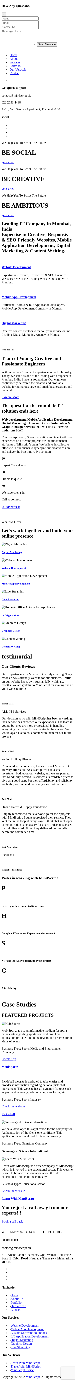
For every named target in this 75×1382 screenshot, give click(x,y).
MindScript (33, 1377)
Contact (14, 73)
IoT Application (10, 615)
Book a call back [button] (12, 1221)
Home (13, 55)
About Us (17, 1299)
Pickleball (8, 1114)
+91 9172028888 (11, 507)
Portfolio (15, 66)
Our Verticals (18, 69)
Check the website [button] (13, 1106)
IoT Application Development (29, 1336)
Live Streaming (10, 599)
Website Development (16, 267)
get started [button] (8, 162)
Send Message (47, 44)
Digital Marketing (14, 323)
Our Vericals (18, 1306)
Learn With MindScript (18, 1198)
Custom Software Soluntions (29, 1332)
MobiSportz (10, 1066)
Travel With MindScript (25, 1366)
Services (15, 62)
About (14, 58)
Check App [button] (9, 1059)
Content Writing (11, 646)
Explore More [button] (10, 397)
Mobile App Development (19, 297)
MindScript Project (22, 1370)
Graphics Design (11, 630)
